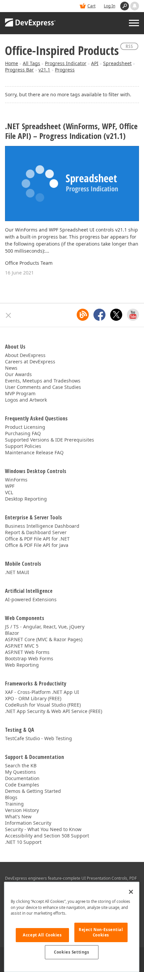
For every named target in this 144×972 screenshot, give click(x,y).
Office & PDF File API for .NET (37, 538)
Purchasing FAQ (23, 433)
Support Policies (23, 446)
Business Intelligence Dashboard (42, 526)
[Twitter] (116, 315)
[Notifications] (134, 6)
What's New (18, 816)
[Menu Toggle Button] (134, 23)
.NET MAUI (17, 572)
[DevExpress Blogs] (83, 315)
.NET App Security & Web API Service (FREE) (53, 711)
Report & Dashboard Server (36, 532)
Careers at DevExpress (30, 361)
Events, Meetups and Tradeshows (42, 380)
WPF (9, 486)
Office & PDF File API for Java (36, 545)
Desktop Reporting (26, 499)
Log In (109, 6)
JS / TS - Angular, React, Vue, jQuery (44, 626)
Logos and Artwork (26, 400)
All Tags (31, 63)
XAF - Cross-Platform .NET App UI (42, 692)
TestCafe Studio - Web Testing (38, 738)
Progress (65, 69)
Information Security (28, 823)
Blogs (11, 797)
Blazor (12, 633)
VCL (9, 492)
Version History (22, 810)
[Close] (131, 891)
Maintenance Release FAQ (34, 452)
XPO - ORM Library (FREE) (33, 698)
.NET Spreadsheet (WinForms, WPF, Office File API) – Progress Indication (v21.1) (71, 131)
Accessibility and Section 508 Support (47, 835)
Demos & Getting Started (33, 791)
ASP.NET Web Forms (27, 652)
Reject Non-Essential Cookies (101, 932)
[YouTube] (133, 315)
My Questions (20, 772)
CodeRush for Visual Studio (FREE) (43, 705)
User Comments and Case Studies (43, 387)
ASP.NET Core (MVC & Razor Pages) (43, 639)
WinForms (16, 479)
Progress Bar (19, 69)
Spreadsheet (117, 63)
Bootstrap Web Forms (29, 658)
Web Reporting (22, 665)
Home (11, 63)
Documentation (22, 778)
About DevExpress (25, 355)
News (11, 368)
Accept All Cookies (42, 934)
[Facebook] (99, 315)
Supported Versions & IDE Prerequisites (49, 440)
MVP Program (20, 393)
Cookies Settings (71, 952)
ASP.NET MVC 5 (22, 646)
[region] (71, 927)
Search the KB (21, 765)
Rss (129, 46)
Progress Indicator (65, 63)
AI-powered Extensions (31, 599)
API (94, 63)
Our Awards (18, 374)
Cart (91, 6)
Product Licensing (25, 427)
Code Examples (22, 784)
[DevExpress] (30, 23)
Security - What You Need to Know (43, 829)
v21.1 (44, 69)
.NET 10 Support (23, 842)
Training (14, 804)
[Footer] (8, 315)
